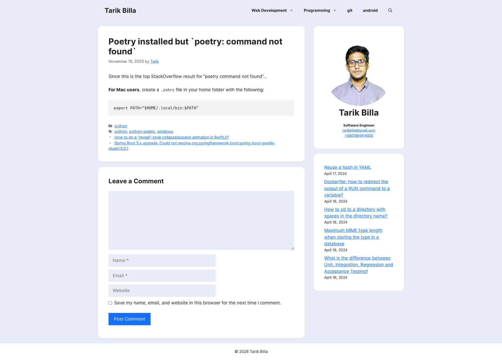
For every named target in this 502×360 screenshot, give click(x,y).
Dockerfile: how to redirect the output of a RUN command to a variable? (357, 188)
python (121, 126)
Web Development (269, 10)
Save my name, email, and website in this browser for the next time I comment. (197, 302)
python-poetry (142, 131)
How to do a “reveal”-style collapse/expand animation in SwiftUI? (172, 137)
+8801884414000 (359, 135)
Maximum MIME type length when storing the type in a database (353, 237)
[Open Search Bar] (390, 10)
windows (165, 131)
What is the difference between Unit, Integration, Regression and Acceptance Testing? (358, 264)
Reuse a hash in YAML (347, 167)
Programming (317, 10)
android (370, 10)
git (349, 10)
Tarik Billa (120, 10)
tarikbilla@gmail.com (359, 130)
